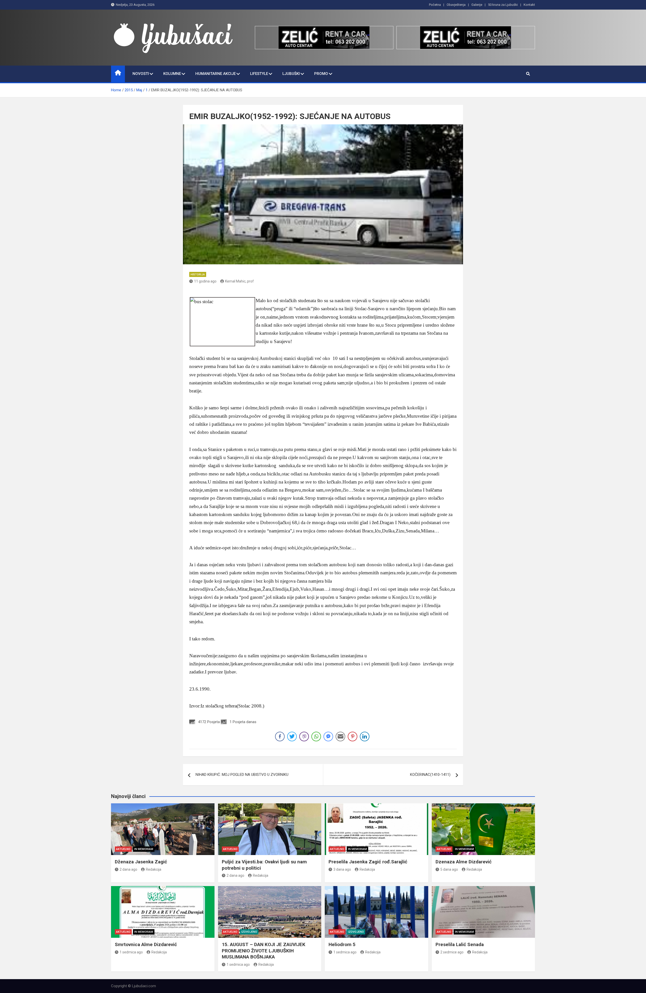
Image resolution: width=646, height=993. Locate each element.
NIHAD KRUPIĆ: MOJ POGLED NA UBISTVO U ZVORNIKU (242, 774)
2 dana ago (128, 869)
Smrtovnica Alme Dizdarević (146, 944)
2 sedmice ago (452, 952)
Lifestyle (259, 73)
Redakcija (153, 869)
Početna (435, 5)
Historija (198, 274)
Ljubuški (291, 73)
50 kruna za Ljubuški (503, 5)
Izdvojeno (249, 931)
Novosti (140, 73)
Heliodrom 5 (342, 944)
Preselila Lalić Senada (460, 944)
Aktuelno (123, 849)
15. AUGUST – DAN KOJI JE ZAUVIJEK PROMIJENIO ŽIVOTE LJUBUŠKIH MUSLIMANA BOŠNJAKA (263, 951)
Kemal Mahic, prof (239, 281)
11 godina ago (205, 281)
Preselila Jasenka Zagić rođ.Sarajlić (368, 862)
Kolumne (172, 73)
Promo (321, 73)
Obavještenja (456, 5)
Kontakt (529, 5)
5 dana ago (449, 869)
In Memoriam (143, 849)
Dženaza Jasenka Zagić (141, 862)
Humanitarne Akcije (215, 73)
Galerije (476, 5)
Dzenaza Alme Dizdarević (464, 862)
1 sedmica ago (131, 952)
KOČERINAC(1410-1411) (430, 774)
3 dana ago (342, 869)
